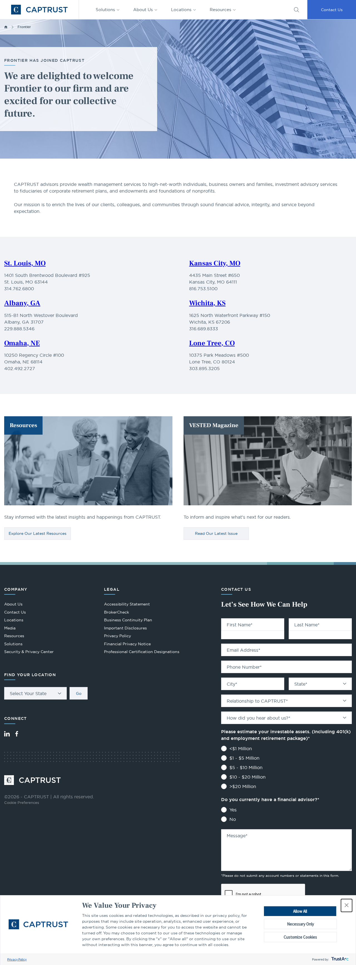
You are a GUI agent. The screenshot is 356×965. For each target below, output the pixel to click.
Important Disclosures (125, 628)
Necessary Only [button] (300, 924)
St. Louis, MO (25, 263)
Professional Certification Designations (141, 652)
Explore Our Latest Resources (37, 533)
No (232, 819)
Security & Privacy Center (29, 651)
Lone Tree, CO (212, 343)
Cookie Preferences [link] (21, 802)
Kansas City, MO (214, 263)
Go (78, 693)
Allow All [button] (300, 911)
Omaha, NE (22, 343)
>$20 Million (242, 786)
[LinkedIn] (7, 734)
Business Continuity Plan (128, 619)
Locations (181, 9)
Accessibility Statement (127, 604)
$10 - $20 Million (247, 777)
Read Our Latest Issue (216, 533)
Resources (220, 9)
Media (10, 628)
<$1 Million (240, 748)
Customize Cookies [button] (300, 937)
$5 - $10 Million (246, 767)
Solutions (105, 9)
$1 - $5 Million (244, 758)
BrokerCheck (116, 612)
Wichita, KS (207, 303)
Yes (233, 810)
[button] (346, 905)
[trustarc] (339, 959)
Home (6, 27)
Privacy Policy (17, 959)
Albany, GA (22, 303)
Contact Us (332, 9)
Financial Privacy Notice (127, 643)
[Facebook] (16, 734)
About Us (143, 9)
